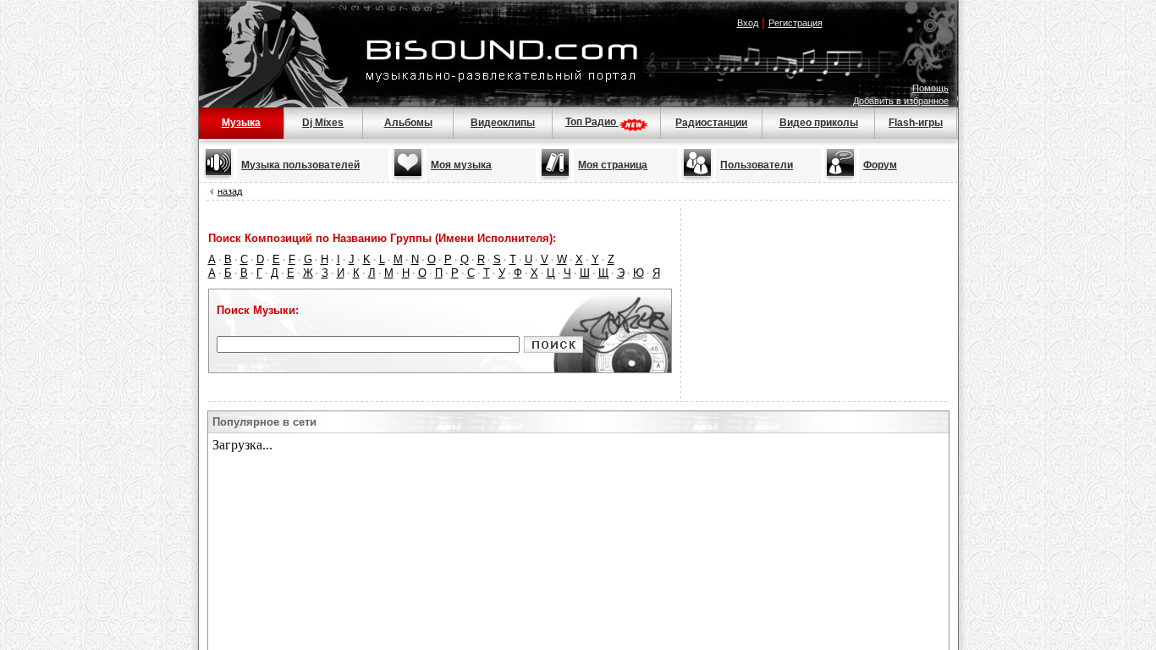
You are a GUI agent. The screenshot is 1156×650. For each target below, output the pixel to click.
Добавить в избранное (901, 101)
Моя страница (612, 165)
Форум (880, 165)
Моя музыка (461, 165)
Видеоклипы (503, 123)
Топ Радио (592, 122)
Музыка (241, 123)
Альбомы (408, 123)
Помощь (930, 88)
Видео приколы (818, 123)
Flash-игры (916, 123)
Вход (747, 23)
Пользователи (756, 165)
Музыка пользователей (300, 165)
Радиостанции (711, 123)
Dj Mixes (323, 123)
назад (229, 191)
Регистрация (795, 23)
